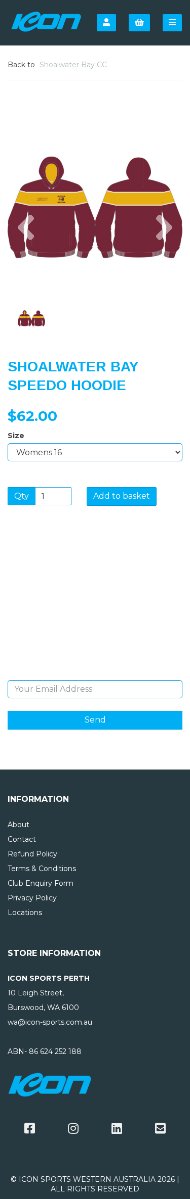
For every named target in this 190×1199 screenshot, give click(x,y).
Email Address (95, 672)
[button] (26, 251)
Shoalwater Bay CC (73, 64)
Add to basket (121, 496)
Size (16, 435)
